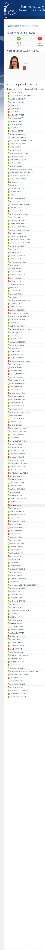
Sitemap (6, 1)
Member (19, 89)
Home (6, 17)
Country (28, 89)
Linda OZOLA (23, 50)
